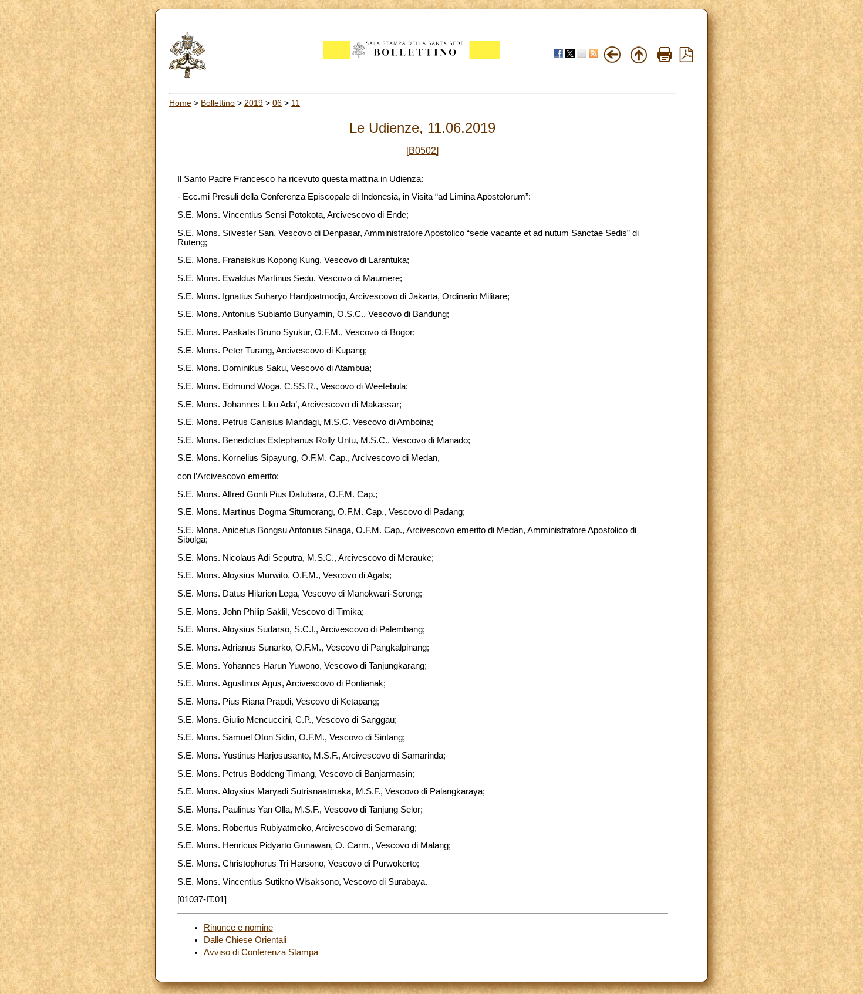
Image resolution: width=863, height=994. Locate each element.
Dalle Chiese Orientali (245, 940)
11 (295, 102)
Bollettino (218, 102)
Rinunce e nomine (238, 927)
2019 (253, 102)
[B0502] (422, 151)
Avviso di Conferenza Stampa (261, 952)
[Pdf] (686, 59)
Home (180, 102)
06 (277, 102)
